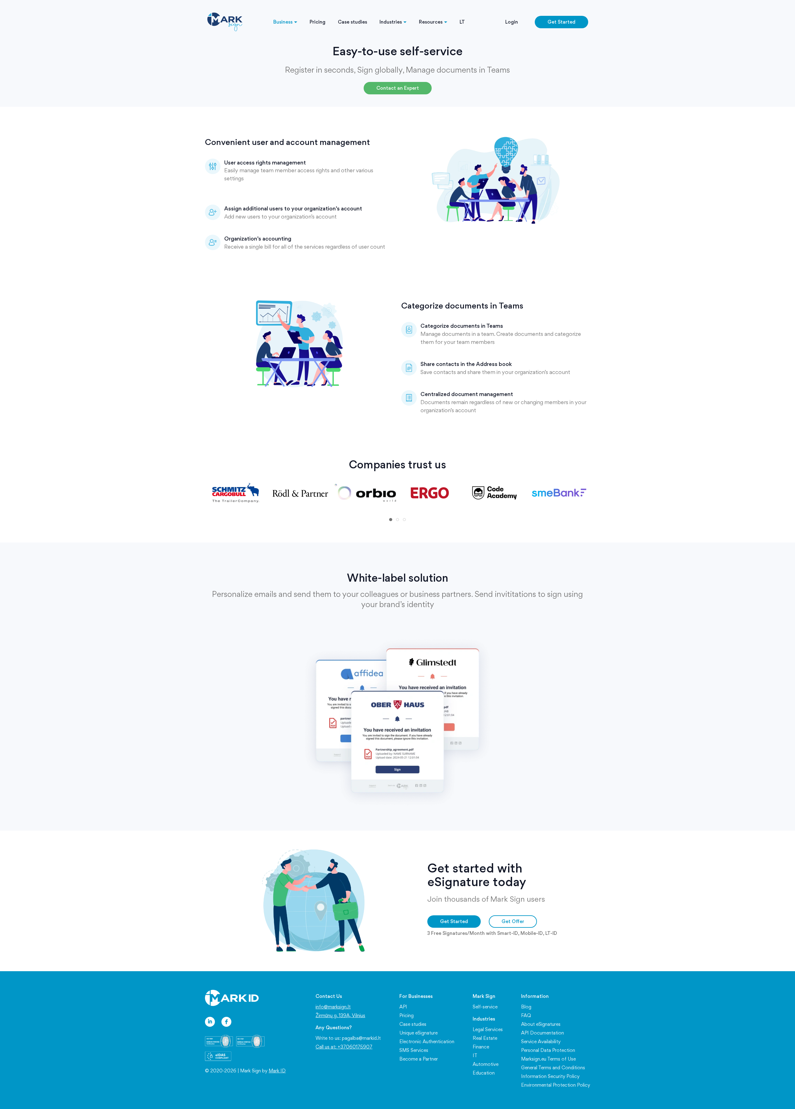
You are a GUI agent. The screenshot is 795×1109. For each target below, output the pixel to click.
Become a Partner (418, 1059)
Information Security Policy (550, 1076)
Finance (481, 1047)
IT (475, 1055)
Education (484, 1073)
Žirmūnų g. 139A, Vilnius (340, 1015)
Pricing (317, 22)
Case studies (352, 22)
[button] (390, 519)
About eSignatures (541, 1024)
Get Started (561, 22)
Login (511, 22)
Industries (390, 22)
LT (462, 22)
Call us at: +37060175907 (344, 1047)
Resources (431, 22)
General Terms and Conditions (553, 1068)
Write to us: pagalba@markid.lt (348, 1038)
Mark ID (277, 1071)
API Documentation (542, 1033)
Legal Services (488, 1029)
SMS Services (413, 1050)
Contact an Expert (397, 88)
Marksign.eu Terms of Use (548, 1059)
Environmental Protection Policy (555, 1085)
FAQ (526, 1015)
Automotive (485, 1064)
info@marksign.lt (333, 1007)
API (403, 1007)
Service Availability (541, 1041)
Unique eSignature (418, 1033)
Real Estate (485, 1038)
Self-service (485, 1007)
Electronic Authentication (426, 1041)
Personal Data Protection (548, 1050)
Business (283, 22)
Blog (526, 1007)
